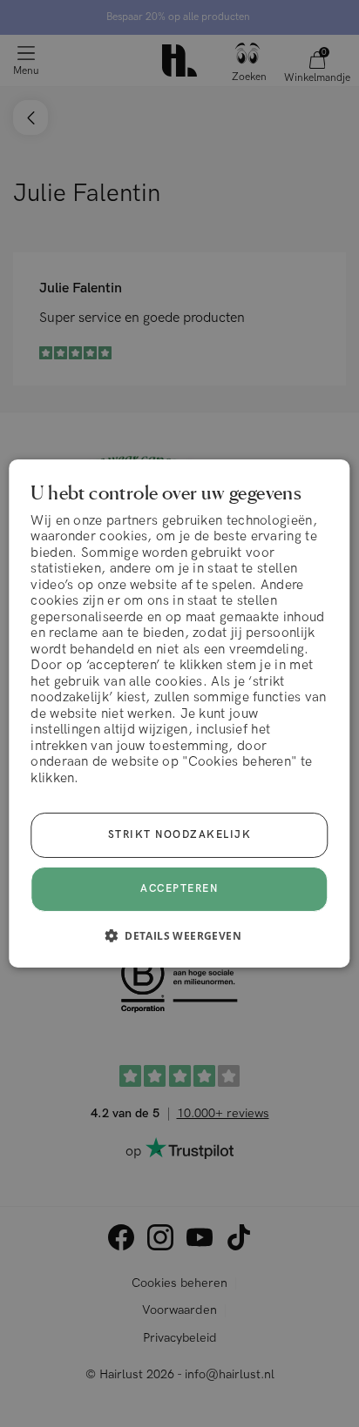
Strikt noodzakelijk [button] (180, 834)
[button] (179, 935)
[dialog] (179, 713)
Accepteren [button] (179, 888)
